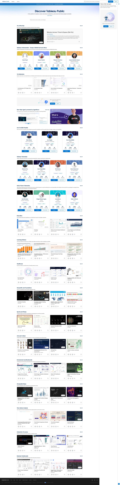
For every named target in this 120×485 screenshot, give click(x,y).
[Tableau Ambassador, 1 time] (25, 62)
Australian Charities (22, 302)
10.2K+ (64, 323)
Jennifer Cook (69, 280)
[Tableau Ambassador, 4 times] (68, 144)
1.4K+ (31, 251)
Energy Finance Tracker (22, 374)
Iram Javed (19, 303)
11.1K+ (64, 347)
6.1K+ (80, 467)
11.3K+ (47, 299)
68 (24, 330)
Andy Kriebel (19, 424)
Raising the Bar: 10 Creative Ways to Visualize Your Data (74, 254)
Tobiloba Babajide (53, 279)
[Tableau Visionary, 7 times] (77, 172)
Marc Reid (68, 399)
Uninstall (34, 482)
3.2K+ (80, 251)
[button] (92, 480)
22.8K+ (30, 395)
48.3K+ (47, 419)
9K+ (31, 299)
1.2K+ (31, 467)
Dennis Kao (19, 400)
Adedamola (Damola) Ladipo (55, 447)
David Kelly (19, 471)
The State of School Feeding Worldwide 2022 (40, 302)
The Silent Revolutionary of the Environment (40, 351)
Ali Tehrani (35, 231)
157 (41, 378)
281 (24, 234)
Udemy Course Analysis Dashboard (58, 229)
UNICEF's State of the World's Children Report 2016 (57, 302)
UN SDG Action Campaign (71, 303)
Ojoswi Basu (36, 89)
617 (74, 402)
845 (80, 85)
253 (41, 306)
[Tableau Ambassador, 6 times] (27, 143)
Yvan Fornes (53, 304)
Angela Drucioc (53, 423)
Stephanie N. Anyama (37, 375)
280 (74, 330)
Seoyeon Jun (53, 351)
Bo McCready (20, 327)
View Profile (29, 68)
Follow (21, 68)
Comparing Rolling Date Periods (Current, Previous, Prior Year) (24, 423)
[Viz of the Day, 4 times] (60, 63)
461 (57, 282)
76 (74, 258)
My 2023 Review (70, 422)
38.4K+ (64, 371)
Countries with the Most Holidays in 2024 (41, 399)
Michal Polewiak (69, 471)
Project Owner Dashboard (23, 470)
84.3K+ (64, 299)
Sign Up (110, 1)
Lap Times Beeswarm (71, 326)
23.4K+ (30, 275)
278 (57, 306)
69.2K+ (64, 419)
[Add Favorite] (79, 42)
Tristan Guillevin (69, 90)
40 (24, 450)
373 (24, 282)
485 (74, 426)
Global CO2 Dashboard (55, 374)
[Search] (85, 2)
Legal (2, 482)
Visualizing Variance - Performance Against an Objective (41, 254)
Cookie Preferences (40, 482)
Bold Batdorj (53, 472)
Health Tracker (54, 278)
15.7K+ (47, 227)
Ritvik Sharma (20, 89)
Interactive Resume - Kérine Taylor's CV (39, 447)
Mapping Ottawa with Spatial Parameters (23, 399)
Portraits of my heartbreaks (23, 350)
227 (74, 450)
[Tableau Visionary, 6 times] (56, 204)
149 (74, 354)
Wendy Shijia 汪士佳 (70, 423)
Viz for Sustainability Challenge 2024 (73, 375)
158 (74, 378)
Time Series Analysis (55, 422)
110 (57, 330)
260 (57, 354)
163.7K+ (80, 227)
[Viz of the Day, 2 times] (27, 174)
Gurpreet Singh (69, 376)
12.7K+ (80, 443)
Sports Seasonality (21, 326)
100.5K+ (30, 227)
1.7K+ (58, 234)
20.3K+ (80, 419)
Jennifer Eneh (36, 279)
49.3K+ (64, 275)
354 (41, 426)
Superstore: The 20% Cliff (39, 470)
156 (24, 354)
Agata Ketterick (53, 400)
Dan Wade (68, 327)
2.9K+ (31, 443)
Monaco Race (37, 326)
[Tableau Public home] (5, 1)
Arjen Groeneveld (20, 279)
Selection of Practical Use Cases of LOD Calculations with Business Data (25, 254)
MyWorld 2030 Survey (71, 302)
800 (57, 378)
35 (57, 92)
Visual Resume (54, 446)
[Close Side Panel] (116, 4)
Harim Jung (52, 375)
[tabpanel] (108, 244)
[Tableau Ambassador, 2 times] (39, 62)
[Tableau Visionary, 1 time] (60, 173)
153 (41, 450)
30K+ (80, 275)
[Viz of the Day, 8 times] (72, 204)
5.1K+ (31, 323)
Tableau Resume (21, 446)
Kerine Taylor (36, 448)
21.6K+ (80, 323)
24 (24, 258)
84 (24, 378)
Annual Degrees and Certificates (73, 229)
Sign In (116, 1)
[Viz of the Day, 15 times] (27, 145)
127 (24, 426)
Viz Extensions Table (38, 88)
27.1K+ (47, 275)
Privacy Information (14, 482)
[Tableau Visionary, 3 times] (73, 144)
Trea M (68, 351)
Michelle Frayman (70, 447)
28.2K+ (47, 395)
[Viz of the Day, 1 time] (77, 63)
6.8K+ (47, 443)
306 (57, 402)
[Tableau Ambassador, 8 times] (58, 203)
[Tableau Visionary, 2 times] (23, 174)
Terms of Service (7, 482)
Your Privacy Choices (49, 482)
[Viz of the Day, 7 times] (44, 62)
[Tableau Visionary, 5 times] (32, 143)
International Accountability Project (23, 375)
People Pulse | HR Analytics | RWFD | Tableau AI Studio (57, 471)
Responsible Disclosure (28, 482)
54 (57, 474)
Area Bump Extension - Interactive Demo (74, 89)
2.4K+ (47, 85)
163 (74, 306)
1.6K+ (64, 251)
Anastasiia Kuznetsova (37, 327)
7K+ (31, 347)
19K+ (31, 371)
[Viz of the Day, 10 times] (68, 145)
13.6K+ (47, 371)
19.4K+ (64, 395)
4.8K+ (31, 85)
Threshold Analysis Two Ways (57, 254)
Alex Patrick (36, 471)
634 (57, 450)
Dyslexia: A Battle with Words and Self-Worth (74, 278)
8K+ (31, 419)
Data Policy (20, 482)
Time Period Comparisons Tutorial (41, 422)
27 (24, 92)
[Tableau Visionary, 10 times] (39, 203)
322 (41, 282)
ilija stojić (35, 256)
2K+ (57, 426)
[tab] (119, 4)
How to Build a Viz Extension (56, 88)
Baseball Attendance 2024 (56, 326)
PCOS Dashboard (37, 278)
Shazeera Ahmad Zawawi (21, 351)
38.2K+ (80, 395)
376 (41, 234)
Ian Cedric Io (36, 304)
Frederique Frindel (53, 89)
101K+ (64, 227)
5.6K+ (42, 42)
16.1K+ (80, 371)
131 (24, 306)
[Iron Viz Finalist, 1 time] (31, 145)
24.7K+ (64, 443)
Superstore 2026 (70, 470)
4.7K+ (47, 347)
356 (74, 234)
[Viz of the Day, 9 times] (72, 174)
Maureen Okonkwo (53, 231)
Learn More (49, 15)
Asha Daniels (20, 231)
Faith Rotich (36, 423)
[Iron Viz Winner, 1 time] (48, 145)
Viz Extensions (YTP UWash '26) (24, 88)
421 (24, 402)
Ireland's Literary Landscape (73, 350)
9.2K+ (47, 323)
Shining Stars (53, 350)
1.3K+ (64, 85)
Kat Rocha (68, 256)
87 (74, 474)
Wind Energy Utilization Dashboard (41, 374)
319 (41, 402)
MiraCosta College (70, 231)
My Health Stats (21, 278)
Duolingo (36, 229)
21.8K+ (80, 299)
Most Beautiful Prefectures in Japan (57, 399)
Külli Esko (19, 256)
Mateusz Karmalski (37, 400)
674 (74, 282)
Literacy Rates (20, 229)
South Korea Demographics (73, 398)
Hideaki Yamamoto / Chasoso (38, 352)
